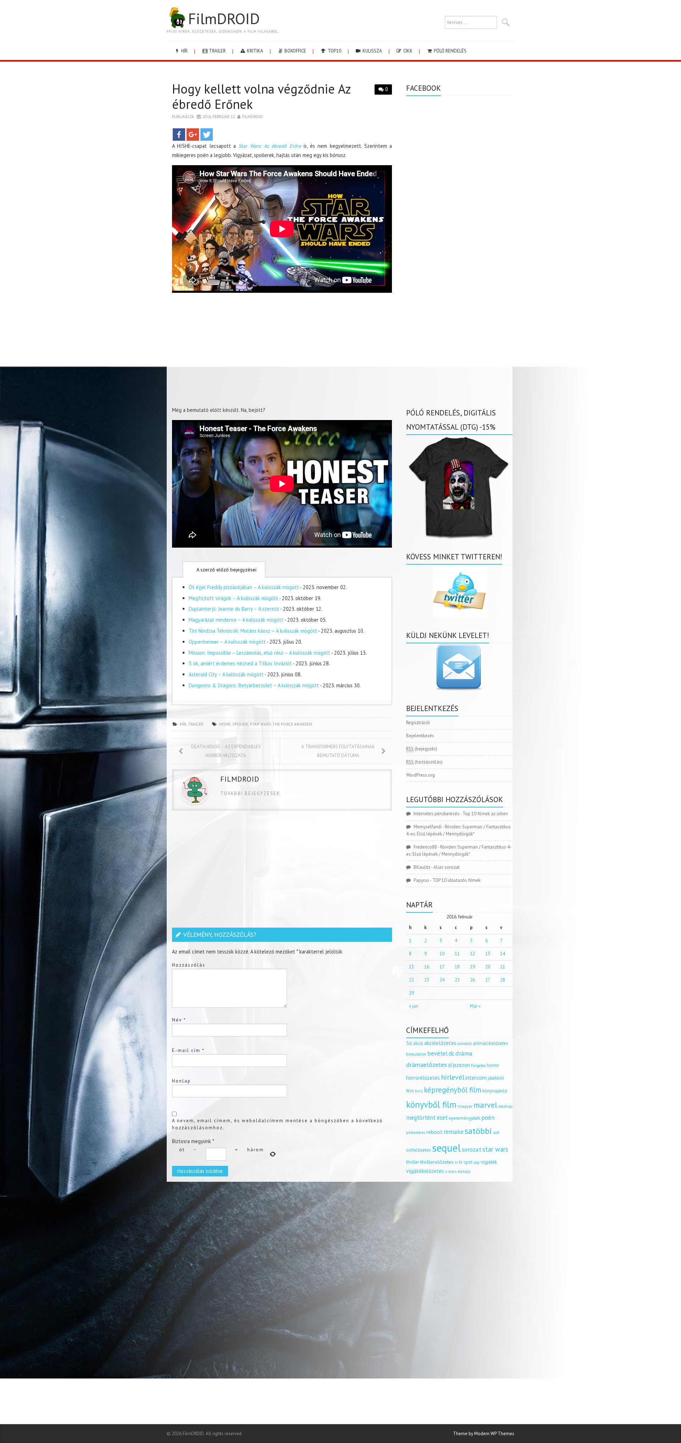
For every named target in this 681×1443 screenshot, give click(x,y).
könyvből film (431, 1104)
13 (487, 954)
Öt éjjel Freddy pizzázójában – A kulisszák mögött (244, 587)
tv (456, 1162)
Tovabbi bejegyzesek (250, 793)
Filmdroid (252, 116)
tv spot (465, 1162)
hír (184, 51)
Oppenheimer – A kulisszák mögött (227, 641)
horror (493, 1065)
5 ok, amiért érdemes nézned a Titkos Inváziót (240, 663)
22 (411, 980)
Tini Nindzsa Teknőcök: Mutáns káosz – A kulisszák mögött (253, 630)
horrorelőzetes (423, 1077)
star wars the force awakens (281, 724)
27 (487, 980)
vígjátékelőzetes (425, 1171)
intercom (476, 1077)
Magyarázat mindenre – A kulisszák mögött (236, 619)
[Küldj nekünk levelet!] (459, 667)
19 (472, 967)
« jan (413, 1006)
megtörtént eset (427, 1118)
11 (457, 954)
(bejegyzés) (421, 749)
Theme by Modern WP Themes (483, 1434)
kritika (254, 51)
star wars (495, 1149)
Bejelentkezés (420, 736)
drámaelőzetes (426, 1065)
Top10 (334, 51)
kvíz (419, 1091)
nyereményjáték (464, 1118)
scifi (496, 1132)
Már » (475, 1006)
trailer (217, 51)
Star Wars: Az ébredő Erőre (269, 145)
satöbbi (478, 1130)
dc (451, 1053)
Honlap (181, 1081)
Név (179, 1020)
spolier (240, 724)
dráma (463, 1053)
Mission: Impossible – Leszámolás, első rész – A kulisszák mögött (259, 652)
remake (454, 1132)
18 (457, 967)
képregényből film (452, 1090)
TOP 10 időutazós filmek (456, 880)
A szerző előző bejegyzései (225, 569)
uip (477, 1162)
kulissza (371, 51)
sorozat (471, 1149)
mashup (505, 1106)
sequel (446, 1147)
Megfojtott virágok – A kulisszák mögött (233, 598)
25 (457, 980)
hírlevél (452, 1077)
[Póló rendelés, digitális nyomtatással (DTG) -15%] (459, 486)
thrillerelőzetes (437, 1161)
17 (441, 967)
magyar (465, 1106)
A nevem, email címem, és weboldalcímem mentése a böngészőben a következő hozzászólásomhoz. (277, 1124)
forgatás (478, 1065)
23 (426, 980)
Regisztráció (418, 723)
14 (502, 954)
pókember (415, 1132)
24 (441, 980)
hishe (225, 724)
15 (411, 967)
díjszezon (459, 1064)
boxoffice (294, 51)
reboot (434, 1131)
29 (411, 993)
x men (450, 1171)
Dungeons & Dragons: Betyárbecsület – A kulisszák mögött (254, 685)
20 (487, 967)
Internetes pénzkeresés (436, 814)
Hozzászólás (188, 965)
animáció (465, 1043)
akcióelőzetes (440, 1042)
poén (487, 1118)
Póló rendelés (449, 51)
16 (426, 967)
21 (502, 967)
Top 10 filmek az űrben (485, 814)
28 (502, 980)
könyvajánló (494, 1090)
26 (472, 980)
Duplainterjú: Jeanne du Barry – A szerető (234, 608)
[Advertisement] (282, 350)
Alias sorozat (446, 867)
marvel (485, 1105)
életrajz (464, 1171)
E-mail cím (188, 1050)
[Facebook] (179, 134)
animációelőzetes (490, 1043)
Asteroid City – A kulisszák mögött (226, 674)
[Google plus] (193, 134)
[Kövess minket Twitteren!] (459, 591)
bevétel (437, 1053)
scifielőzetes (418, 1150)
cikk (407, 51)
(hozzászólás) (424, 762)
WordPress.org (420, 775)
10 (441, 954)
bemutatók (416, 1054)
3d (409, 1043)
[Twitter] (206, 134)
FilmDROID (224, 18)
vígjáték (489, 1162)
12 (472, 954)
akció (418, 1043)
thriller (412, 1162)
